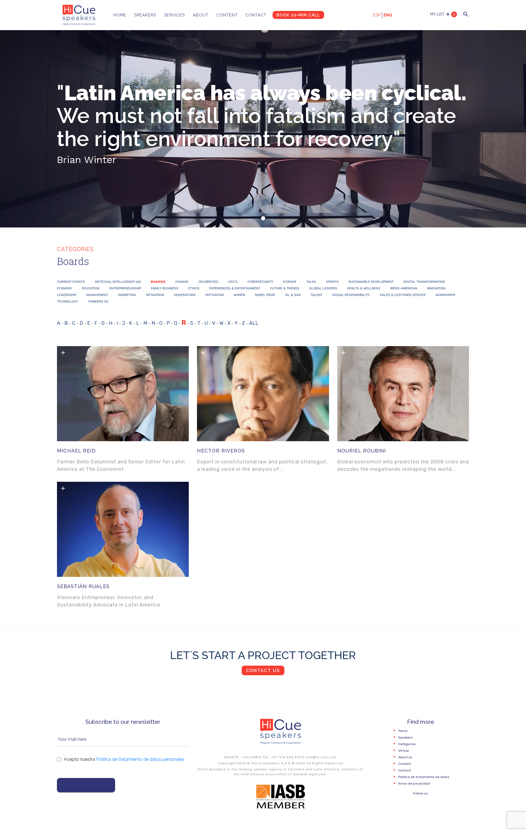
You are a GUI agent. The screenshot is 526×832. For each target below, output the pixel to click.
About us (405, 757)
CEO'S (233, 282)
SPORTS (332, 282)
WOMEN (239, 295)
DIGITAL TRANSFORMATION (424, 282)
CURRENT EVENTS (71, 282)
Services (174, 15)
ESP (377, 15)
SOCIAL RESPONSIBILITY (351, 295)
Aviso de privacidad (414, 783)
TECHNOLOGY (67, 301)
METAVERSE (155, 295)
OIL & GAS (293, 295)
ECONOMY (64, 288)
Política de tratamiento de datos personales (140, 759)
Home (119, 15)
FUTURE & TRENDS (284, 288)
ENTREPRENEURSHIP (125, 288)
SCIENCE (289, 282)
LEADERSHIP (66, 295)
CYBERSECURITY (260, 282)
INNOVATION (436, 288)
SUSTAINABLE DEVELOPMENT (371, 282)
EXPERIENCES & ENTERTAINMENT (234, 288)
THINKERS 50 (98, 301)
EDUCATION (90, 288)
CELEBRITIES (208, 282)
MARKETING (127, 295)
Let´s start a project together (263, 655)
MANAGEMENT (97, 295)
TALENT (316, 295)
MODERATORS (185, 295)
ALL (253, 323)
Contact (256, 15)
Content (227, 15)
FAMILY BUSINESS (164, 288)
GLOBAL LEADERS (323, 288)
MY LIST (442, 14)
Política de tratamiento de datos (424, 777)
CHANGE (181, 282)
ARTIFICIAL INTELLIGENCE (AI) (118, 282)
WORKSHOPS (445, 295)
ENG (388, 15)
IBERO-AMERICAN (403, 288)
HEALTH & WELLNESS (363, 288)
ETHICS (193, 288)
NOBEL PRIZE (265, 295)
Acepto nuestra (124, 759)
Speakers (145, 15)
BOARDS (158, 282)
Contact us (263, 670)
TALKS (311, 282)
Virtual (403, 751)
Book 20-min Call (298, 15)
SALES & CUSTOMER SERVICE (403, 295)
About (200, 15)
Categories (407, 744)
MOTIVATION (214, 295)
